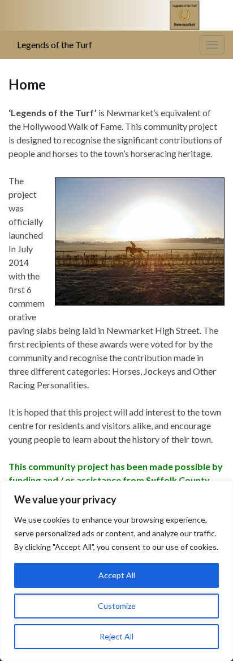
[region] (116, 571)
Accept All (116, 575)
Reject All (116, 636)
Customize (117, 606)
